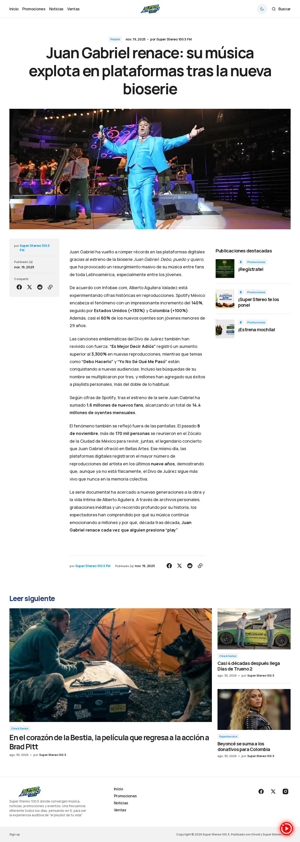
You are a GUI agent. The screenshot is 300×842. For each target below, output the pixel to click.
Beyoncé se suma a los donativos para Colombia (244, 746)
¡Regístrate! (250, 269)
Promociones (256, 262)
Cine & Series (19, 728)
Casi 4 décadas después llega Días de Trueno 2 (249, 666)
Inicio (118, 788)
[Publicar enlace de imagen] (225, 268)
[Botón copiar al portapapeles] (50, 287)
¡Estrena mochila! (256, 329)
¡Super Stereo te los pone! (258, 302)
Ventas (120, 810)
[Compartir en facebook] (19, 287)
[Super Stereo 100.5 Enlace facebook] (261, 791)
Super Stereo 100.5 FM (173, 39)
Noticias (121, 803)
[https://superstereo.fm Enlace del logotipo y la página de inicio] (150, 9)
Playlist (115, 39)
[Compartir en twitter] (29, 287)
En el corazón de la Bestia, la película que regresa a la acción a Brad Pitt (109, 741)
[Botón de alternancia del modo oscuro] (262, 9)
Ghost (255, 834)
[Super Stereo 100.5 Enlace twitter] (273, 791)
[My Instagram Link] (285, 791)
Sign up (14, 834)
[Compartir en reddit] (40, 287)
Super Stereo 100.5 (52, 755)
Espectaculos (228, 736)
